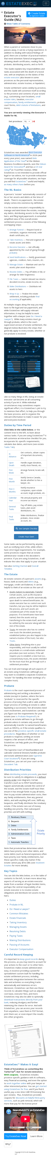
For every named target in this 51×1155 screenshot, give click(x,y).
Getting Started (20, 566)
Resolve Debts (16, 272)
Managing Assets (18, 927)
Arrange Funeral (17, 229)
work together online (16, 1083)
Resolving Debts (18, 931)
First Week (11, 471)
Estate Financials (18, 918)
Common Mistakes (19, 913)
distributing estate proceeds (23, 774)
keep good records (29, 959)
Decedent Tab (11, 764)
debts (31, 581)
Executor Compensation (21, 949)
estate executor (11, 77)
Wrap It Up (14, 293)
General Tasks (12, 508)
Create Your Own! (26, 536)
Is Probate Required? (26, 716)
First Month (12, 480)
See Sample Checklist (27, 528)
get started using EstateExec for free (25, 1087)
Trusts (12, 641)
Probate (8, 690)
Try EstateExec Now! (15, 1136)
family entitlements (27, 102)
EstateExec (21, 181)
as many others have (14, 184)
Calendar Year (13, 499)
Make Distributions (18, 286)
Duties (13, 900)
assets (38, 578)
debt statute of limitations (28, 105)
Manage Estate (16, 264)
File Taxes (14, 279)
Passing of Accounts (19, 944)
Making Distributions (20, 940)
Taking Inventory (18, 922)
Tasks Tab (9, 447)
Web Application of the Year (20, 159)
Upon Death (11, 464)
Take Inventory (16, 240)
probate (13, 252)
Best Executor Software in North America (23, 154)
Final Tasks (11, 518)
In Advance (12, 455)
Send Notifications (18, 257)
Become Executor (17, 247)
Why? (8, 1144)
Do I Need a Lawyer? (20, 909)
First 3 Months (12, 490)
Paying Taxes (16, 935)
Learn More (36, 1136)
